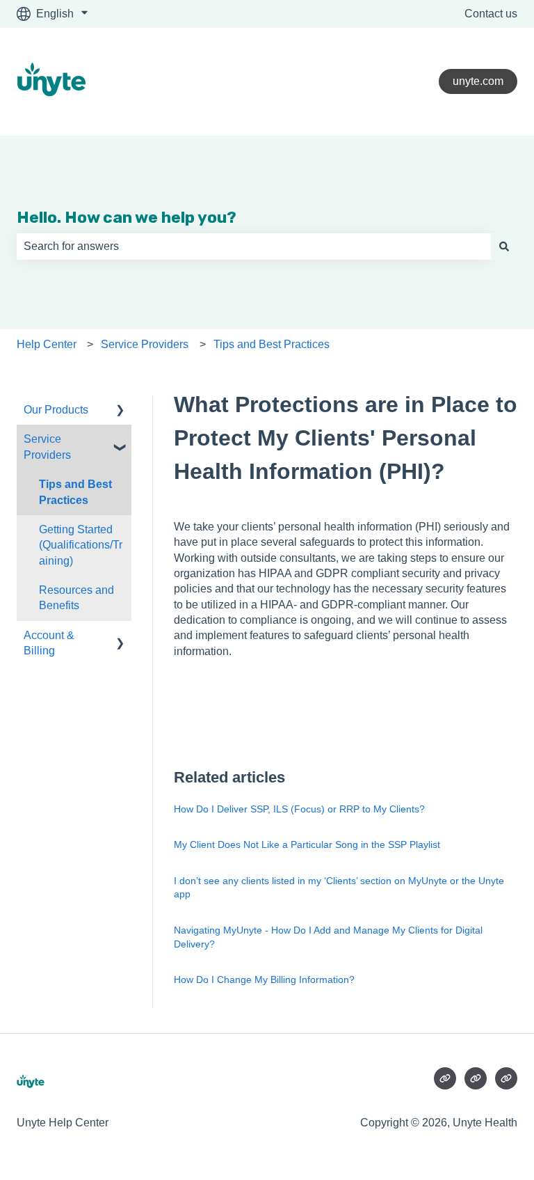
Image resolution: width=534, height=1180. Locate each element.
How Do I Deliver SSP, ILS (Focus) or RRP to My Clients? (299, 809)
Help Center (46, 344)
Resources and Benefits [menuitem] (76, 597)
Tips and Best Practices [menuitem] (75, 491)
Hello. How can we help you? (126, 217)
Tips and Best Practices (271, 344)
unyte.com (478, 81)
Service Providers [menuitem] (47, 446)
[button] (120, 411)
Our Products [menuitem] (56, 410)
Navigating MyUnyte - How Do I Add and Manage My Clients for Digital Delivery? (328, 937)
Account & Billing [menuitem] (49, 642)
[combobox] (254, 246)
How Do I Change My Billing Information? (264, 979)
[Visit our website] (445, 1078)
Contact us (490, 13)
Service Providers (144, 344)
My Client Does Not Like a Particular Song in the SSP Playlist (307, 844)
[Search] (504, 246)
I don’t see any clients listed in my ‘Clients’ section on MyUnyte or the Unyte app (339, 887)
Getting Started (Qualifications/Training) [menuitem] (80, 545)
